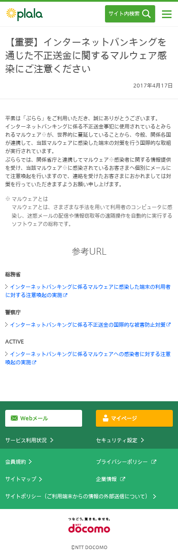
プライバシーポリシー (122, 461)
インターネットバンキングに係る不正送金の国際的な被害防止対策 (87, 324)
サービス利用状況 (26, 440)
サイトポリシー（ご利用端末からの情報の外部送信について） (77, 496)
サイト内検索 (124, 13)
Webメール (34, 418)
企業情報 (106, 478)
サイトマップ (20, 478)
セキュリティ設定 (116, 440)
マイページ (124, 418)
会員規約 (15, 461)
